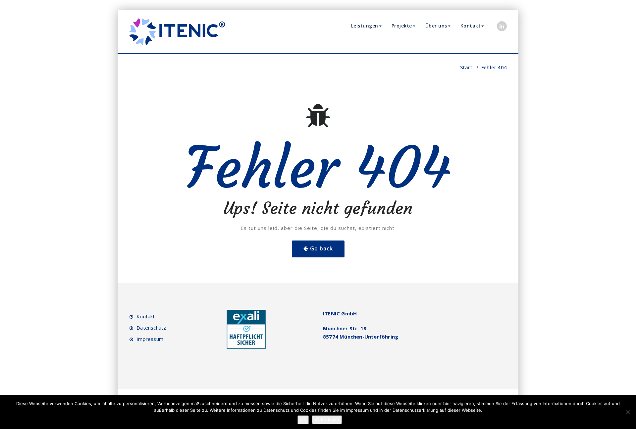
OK (303, 419)
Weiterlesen (327, 419)
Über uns (436, 26)
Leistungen (364, 26)
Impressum (149, 339)
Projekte (402, 26)
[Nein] (627, 412)
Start (466, 67)
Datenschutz (151, 327)
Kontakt (470, 26)
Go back (321, 248)
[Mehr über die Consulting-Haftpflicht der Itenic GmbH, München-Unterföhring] (246, 329)
